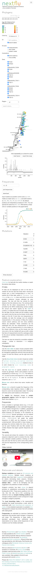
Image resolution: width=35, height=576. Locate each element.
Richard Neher (11, 532)
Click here (5, 282)
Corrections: (4, 53)
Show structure (7, 275)
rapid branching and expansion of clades (17, 506)
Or (2, 40)
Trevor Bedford (22, 532)
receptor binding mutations (13, 363)
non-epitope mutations (25, 361)
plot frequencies (7, 189)
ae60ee (18, 557)
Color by (4, 35)
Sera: (3, 59)
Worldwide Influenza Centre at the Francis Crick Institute (17, 544)
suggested (20, 477)
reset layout (17, 156)
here (31, 507)
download (6, 193)
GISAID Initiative (20, 534)
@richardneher (17, 548)
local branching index (23, 365)
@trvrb (25, 548)
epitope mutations (10, 361)
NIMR (29, 309)
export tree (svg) (27, 156)
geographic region (8, 367)
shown (24, 487)
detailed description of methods (21, 553)
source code (21, 550)
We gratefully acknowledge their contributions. (14, 538)
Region (4, 101)
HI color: (4, 46)
